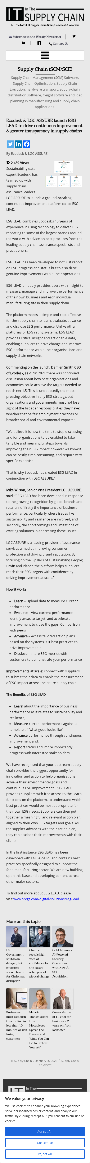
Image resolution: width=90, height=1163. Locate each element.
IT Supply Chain (21, 1060)
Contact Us (60, 43)
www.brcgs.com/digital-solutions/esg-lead (46, 899)
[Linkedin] (18, 144)
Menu (45, 55)
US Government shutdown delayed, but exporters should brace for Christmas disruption (15, 965)
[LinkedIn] (24, 43)
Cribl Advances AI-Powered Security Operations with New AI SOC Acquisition (62, 963)
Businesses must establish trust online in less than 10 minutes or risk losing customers (16, 1025)
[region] (45, 1127)
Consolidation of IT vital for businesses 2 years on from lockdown (61, 1021)
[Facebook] (39, 43)
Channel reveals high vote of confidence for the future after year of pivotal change (39, 963)
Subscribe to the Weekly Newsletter (37, 36)
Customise (45, 1143)
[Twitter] (74, 36)
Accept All (45, 1131)
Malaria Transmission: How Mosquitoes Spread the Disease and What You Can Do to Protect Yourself (39, 1030)
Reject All (45, 1154)
